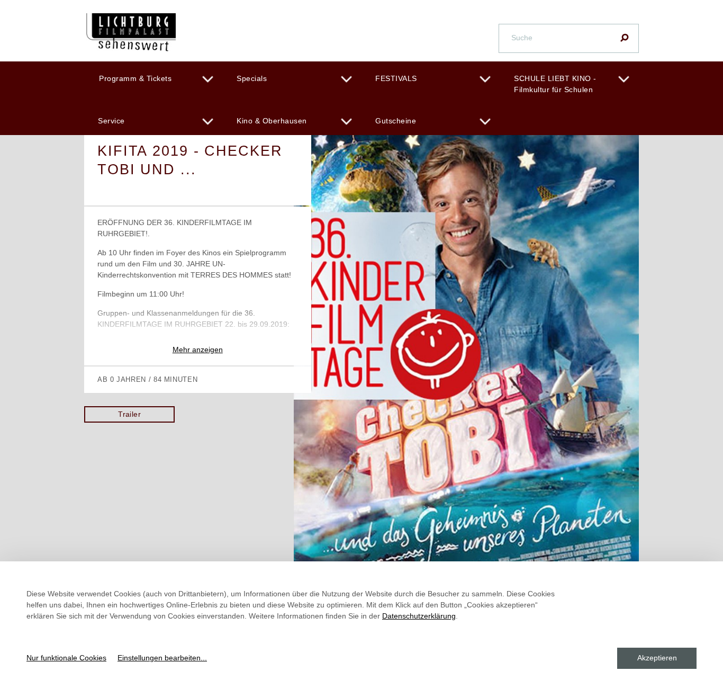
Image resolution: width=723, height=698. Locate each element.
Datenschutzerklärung (419, 616)
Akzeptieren (657, 658)
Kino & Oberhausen (272, 121)
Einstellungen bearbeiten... (162, 658)
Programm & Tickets (135, 78)
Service (111, 121)
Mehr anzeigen (198, 349)
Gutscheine (395, 121)
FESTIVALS (396, 78)
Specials (252, 78)
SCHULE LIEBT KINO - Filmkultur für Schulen (555, 84)
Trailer (129, 414)
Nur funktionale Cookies (66, 658)
